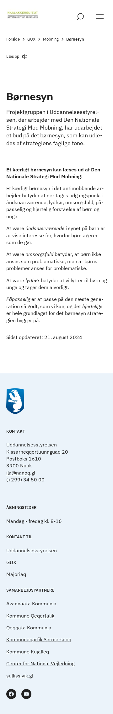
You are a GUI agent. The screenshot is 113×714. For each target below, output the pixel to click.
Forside (13, 39)
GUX (31, 39)
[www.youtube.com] (26, 694)
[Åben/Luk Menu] (100, 16)
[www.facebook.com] (11, 694)
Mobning (51, 39)
